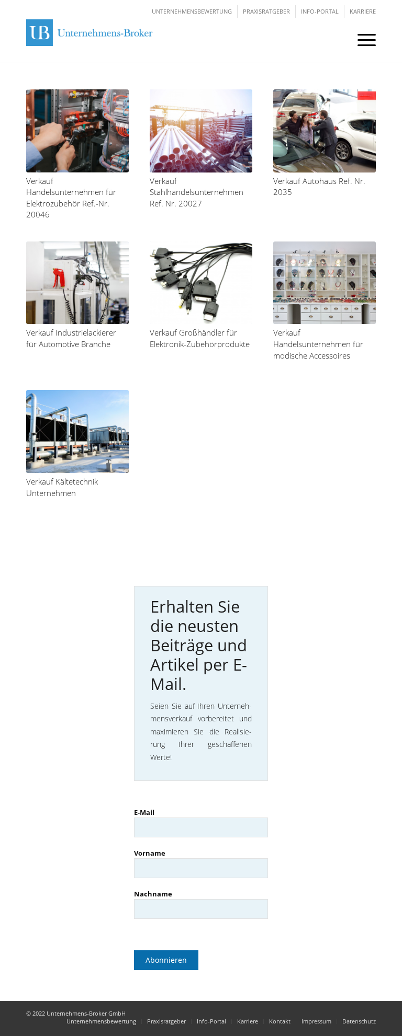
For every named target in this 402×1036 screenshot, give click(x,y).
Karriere (363, 11)
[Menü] (361, 39)
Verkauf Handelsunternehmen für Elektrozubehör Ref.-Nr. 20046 (71, 198)
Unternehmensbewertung (192, 11)
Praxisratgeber (266, 11)
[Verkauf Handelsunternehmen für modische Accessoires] (324, 283)
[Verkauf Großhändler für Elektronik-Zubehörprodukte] (201, 283)
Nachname (153, 894)
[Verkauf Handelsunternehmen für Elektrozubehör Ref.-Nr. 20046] (77, 130)
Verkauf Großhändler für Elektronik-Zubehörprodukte (200, 338)
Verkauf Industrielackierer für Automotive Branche (71, 338)
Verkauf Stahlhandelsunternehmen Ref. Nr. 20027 (196, 192)
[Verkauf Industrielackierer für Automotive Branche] (77, 283)
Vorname (149, 853)
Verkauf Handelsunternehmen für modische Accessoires (318, 344)
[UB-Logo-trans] (91, 39)
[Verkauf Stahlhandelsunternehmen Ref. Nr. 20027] (201, 130)
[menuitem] (361, 39)
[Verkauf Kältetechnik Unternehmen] (77, 431)
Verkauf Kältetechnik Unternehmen (62, 487)
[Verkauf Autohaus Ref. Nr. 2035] (324, 130)
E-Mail (144, 812)
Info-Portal (320, 11)
